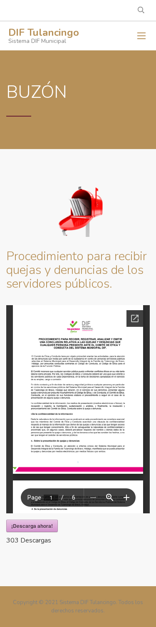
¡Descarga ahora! (32, 526)
